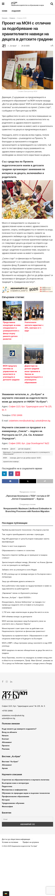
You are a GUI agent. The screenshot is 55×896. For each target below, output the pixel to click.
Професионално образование (15, 796)
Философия (7, 806)
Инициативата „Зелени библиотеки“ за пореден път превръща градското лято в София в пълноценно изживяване (23, 605)
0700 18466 (16, 415)
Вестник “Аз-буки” (10, 762)
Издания (16, 11)
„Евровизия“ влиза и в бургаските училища (20, 593)
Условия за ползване (10, 842)
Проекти (5, 746)
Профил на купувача (31, 842)
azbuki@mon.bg (42, 421)
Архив (5, 768)
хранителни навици (11, 461)
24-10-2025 (25, 46)
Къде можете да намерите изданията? (19, 729)
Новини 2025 (21, 18)
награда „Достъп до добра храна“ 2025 (25, 458)
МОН (5, 458)
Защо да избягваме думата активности (18, 581)
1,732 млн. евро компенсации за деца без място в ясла (25, 612)
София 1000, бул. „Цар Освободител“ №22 (29, 443)
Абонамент (7, 742)
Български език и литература (15, 783)
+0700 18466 (7, 711)
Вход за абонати (9, 732)
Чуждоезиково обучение (13, 803)
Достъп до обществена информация (16, 839)
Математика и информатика (14, 790)
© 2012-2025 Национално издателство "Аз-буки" (19, 846)
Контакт (5, 739)
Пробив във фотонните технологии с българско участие (25, 530)
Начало (4, 18)
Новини (12, 18)
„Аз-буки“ (13, 46)
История (6, 800)
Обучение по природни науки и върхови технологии (26, 793)
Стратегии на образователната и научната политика (25, 780)
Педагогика (7, 786)
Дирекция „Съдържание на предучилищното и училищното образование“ (26, 453)
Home (4, 11)
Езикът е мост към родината (14, 546)
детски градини (24, 449)
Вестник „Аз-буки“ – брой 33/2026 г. (16, 597)
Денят (12, 449)
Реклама (5, 749)
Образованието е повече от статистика (18, 550)
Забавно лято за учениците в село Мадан (19, 570)
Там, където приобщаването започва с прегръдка (23, 534)
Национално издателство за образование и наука (27, 5)
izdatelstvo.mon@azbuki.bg (21, 421)
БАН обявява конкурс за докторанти (17, 616)
